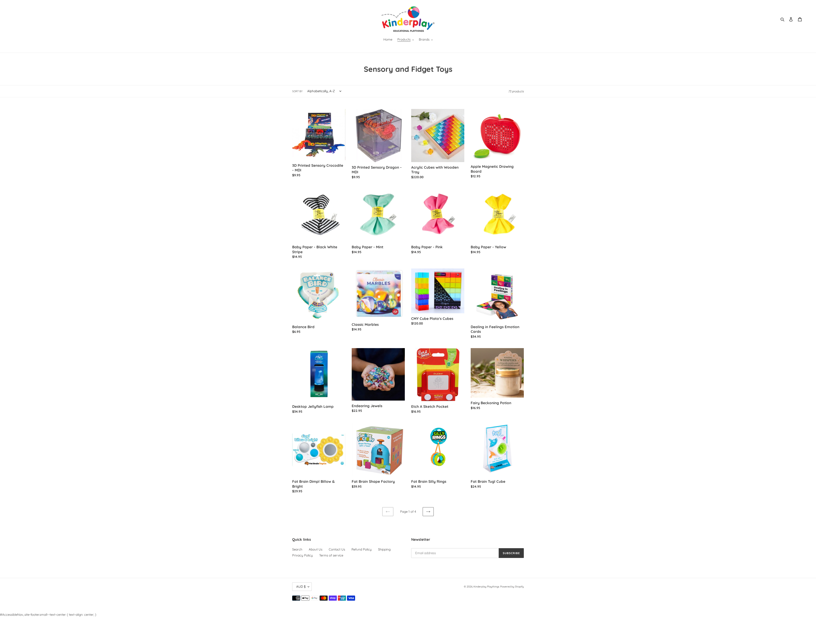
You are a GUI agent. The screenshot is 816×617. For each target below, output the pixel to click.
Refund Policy (361, 549)
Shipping (384, 549)
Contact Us (337, 549)
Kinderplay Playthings (486, 586)
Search (297, 549)
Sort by (297, 91)
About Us (315, 549)
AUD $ (301, 587)
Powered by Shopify (512, 586)
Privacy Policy (302, 555)
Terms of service (331, 555)
